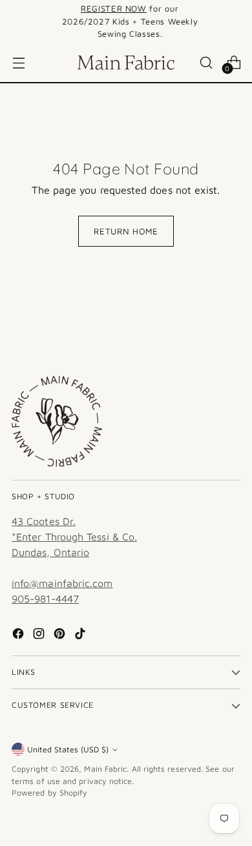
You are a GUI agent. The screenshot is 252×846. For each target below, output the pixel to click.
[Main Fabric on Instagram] (40, 635)
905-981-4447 (45, 598)
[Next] (236, 21)
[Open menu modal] (18, 62)
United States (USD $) (68, 749)
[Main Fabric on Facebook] (19, 635)
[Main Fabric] (126, 63)
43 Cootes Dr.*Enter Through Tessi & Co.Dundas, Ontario (74, 536)
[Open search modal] (206, 62)
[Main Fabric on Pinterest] (60, 635)
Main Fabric (105, 769)
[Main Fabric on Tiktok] (81, 635)
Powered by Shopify (49, 793)
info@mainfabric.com (62, 583)
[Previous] (15, 21)
